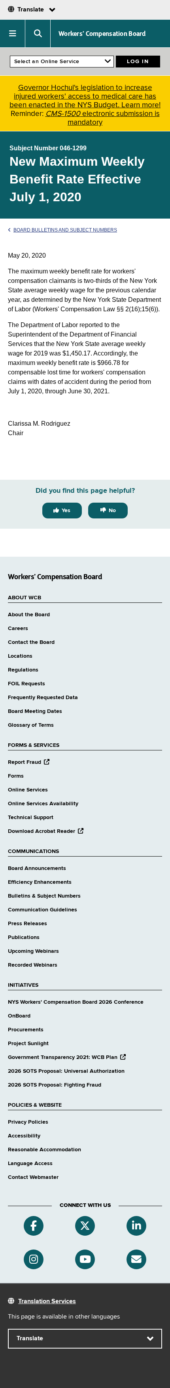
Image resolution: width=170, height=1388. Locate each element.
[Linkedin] (136, 1226)
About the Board (29, 614)
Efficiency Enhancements (40, 882)
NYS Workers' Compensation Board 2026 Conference (76, 1002)
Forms (16, 776)
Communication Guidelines (42, 910)
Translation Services (47, 1301)
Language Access (30, 1163)
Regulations (23, 670)
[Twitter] (85, 1226)
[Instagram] (33, 1259)
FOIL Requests (26, 684)
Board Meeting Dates (35, 711)
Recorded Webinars (32, 965)
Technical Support (30, 817)
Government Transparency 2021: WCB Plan (67, 1057)
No (112, 510)
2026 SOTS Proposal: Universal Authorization (66, 1071)
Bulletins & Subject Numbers (44, 896)
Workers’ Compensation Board (102, 33)
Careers (18, 628)
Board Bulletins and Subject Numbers (65, 230)
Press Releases (27, 923)
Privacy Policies (28, 1122)
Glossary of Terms (31, 725)
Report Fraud (28, 762)
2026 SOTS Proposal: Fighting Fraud (54, 1085)
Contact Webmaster (33, 1177)
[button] (12, 33)
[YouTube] (85, 1259)
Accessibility (24, 1136)
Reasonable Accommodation (44, 1149)
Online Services (28, 790)
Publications (24, 937)
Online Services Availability (43, 803)
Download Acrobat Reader (45, 831)
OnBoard (19, 1016)
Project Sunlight (28, 1043)
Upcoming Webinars (33, 951)
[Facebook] (33, 1226)
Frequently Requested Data (43, 697)
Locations (20, 656)
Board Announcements (37, 868)
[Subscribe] (136, 1259)
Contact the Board (31, 642)
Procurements (25, 1030)
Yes (66, 510)
